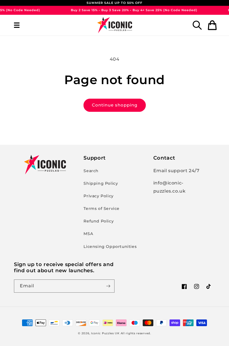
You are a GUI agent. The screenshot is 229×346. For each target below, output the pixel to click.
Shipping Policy (101, 183)
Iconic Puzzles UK (105, 333)
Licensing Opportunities (110, 246)
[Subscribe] (108, 286)
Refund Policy (99, 221)
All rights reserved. (136, 333)
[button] (17, 25)
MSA (88, 233)
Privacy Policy (98, 195)
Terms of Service (102, 208)
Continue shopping (114, 105)
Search (91, 170)
